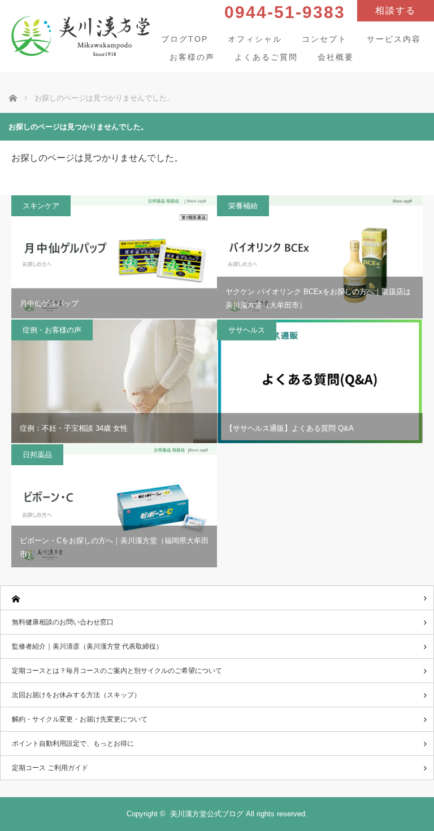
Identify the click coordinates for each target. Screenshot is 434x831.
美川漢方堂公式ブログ (207, 814)
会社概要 (336, 57)
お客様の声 (192, 57)
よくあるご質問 (266, 57)
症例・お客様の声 (52, 330)
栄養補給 (243, 206)
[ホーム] (217, 598)
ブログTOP (184, 38)
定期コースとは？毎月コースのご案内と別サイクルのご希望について (117, 671)
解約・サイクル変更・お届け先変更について (79, 719)
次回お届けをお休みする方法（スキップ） (76, 695)
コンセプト (324, 38)
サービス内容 (394, 38)
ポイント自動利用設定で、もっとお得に (73, 743)
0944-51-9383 (284, 12)
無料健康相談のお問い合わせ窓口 (63, 622)
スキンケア (41, 206)
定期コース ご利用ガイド (50, 768)
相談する (395, 10)
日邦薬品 (37, 455)
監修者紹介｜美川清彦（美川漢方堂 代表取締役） (87, 646)
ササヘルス (246, 330)
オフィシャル (255, 38)
